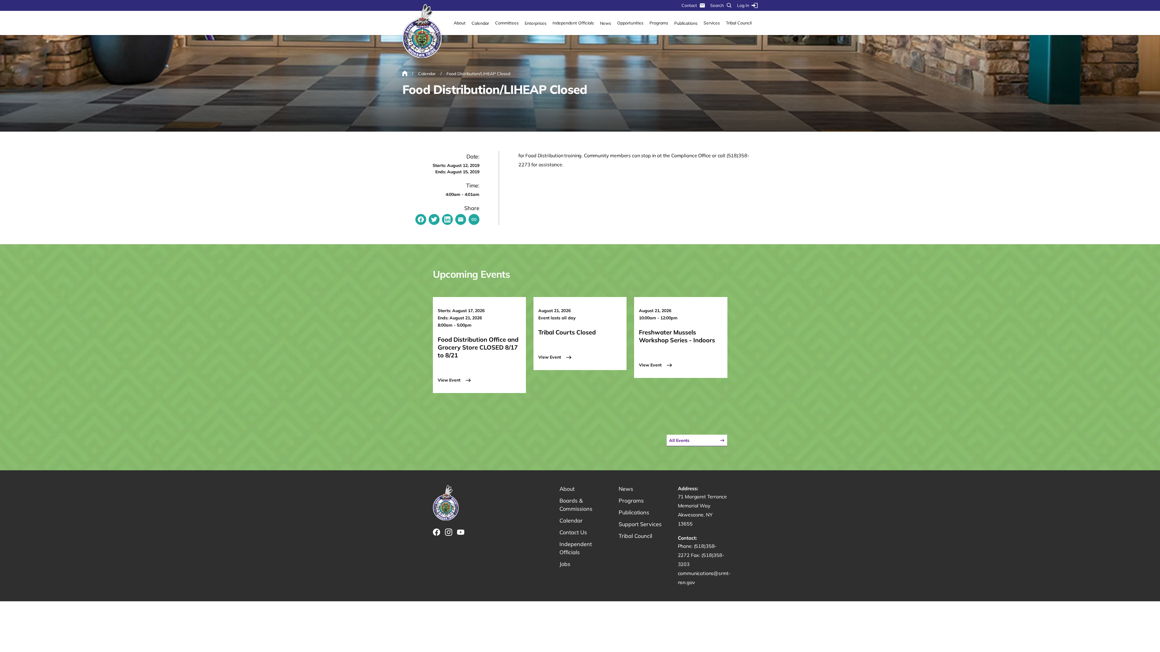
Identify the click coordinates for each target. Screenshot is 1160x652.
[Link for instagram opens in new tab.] (448, 532)
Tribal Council (739, 23)
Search (717, 5)
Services (712, 23)
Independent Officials (573, 23)
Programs (658, 23)
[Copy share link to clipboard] (474, 219)
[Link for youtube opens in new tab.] (460, 532)
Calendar (480, 23)
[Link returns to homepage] (422, 31)
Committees (507, 23)
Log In (743, 5)
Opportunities (630, 23)
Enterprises (535, 23)
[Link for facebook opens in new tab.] (436, 532)
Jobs (564, 564)
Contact (689, 5)
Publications (686, 23)
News (605, 23)
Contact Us (573, 532)
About (460, 23)
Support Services (640, 524)
